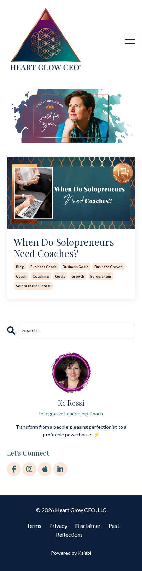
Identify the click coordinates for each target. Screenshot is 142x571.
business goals (75, 266)
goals (60, 276)
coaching (41, 276)
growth (77, 276)
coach (21, 276)
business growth (108, 266)
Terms (34, 525)
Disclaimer (88, 525)
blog (20, 266)
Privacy (58, 525)
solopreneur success (33, 286)
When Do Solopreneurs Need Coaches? (64, 247)
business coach (43, 266)
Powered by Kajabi (71, 553)
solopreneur (100, 276)
